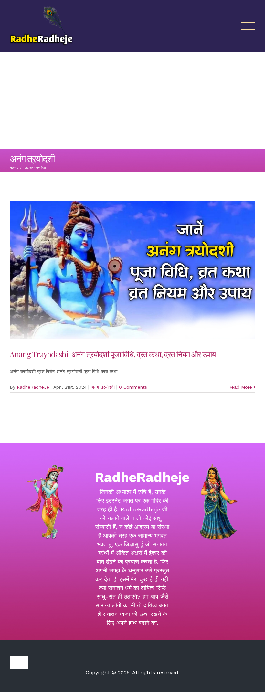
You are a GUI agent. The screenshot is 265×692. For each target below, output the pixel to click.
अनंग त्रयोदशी (103, 387)
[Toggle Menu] (248, 26)
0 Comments (133, 387)
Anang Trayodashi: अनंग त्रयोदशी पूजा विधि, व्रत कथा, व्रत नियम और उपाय (113, 354)
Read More (240, 387)
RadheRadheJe (33, 387)
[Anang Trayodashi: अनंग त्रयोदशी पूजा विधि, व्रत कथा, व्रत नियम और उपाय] (132, 270)
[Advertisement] (132, 101)
